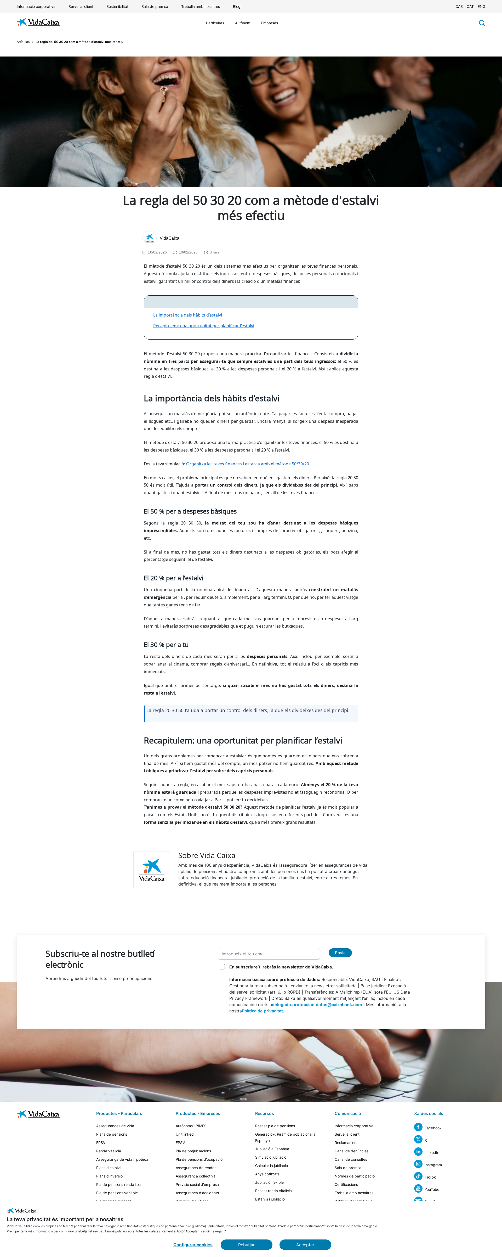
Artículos (23, 42)
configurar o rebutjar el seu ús (80, 1231)
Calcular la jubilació (271, 1165)
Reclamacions (346, 1142)
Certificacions (346, 1184)
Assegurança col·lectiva (195, 1176)
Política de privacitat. (263, 1010)
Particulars (215, 23)
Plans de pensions (111, 1134)
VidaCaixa (169, 238)
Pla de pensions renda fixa (118, 1184)
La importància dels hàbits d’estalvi (187, 315)
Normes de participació (355, 1176)
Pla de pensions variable (117, 1193)
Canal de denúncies (351, 1151)
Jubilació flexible (269, 1182)
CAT (470, 6)
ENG (481, 6)
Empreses (269, 23)
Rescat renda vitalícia (273, 1190)
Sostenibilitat (117, 6)
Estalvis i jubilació (270, 1199)
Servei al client (81, 6)
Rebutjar (246, 1244)
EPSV (100, 1142)
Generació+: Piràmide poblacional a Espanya (285, 1137)
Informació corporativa (36, 6)
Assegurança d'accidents (197, 1193)
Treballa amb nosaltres (200, 6)
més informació (39, 1231)
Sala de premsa (154, 6)
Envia (340, 952)
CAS (459, 6)
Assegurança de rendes (196, 1167)
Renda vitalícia (108, 1151)
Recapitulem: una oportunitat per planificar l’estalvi (203, 326)
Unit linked (185, 1134)
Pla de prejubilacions (193, 1151)
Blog (237, 6)
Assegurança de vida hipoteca (122, 1159)
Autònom (242, 23)
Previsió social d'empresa (197, 1184)
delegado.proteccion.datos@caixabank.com (317, 1004)
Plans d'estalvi (108, 1167)
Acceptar (305, 1244)
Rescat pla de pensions (275, 1126)
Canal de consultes (351, 1159)
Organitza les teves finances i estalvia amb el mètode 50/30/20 (247, 464)
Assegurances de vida (115, 1126)
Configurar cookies (193, 1244)
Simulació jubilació (270, 1157)
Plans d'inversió (109, 1176)
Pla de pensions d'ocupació (199, 1159)
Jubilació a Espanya (272, 1149)
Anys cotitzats (267, 1174)
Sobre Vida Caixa (207, 855)
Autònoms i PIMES (191, 1126)
